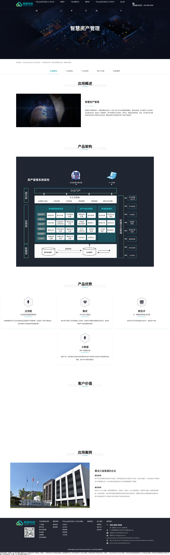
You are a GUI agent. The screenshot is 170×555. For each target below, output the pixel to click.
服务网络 (55, 527)
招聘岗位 (99, 524)
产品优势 (85, 71)
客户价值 (100, 71)
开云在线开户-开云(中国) (79, 553)
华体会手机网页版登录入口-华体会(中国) (138, 553)
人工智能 (41, 524)
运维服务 (41, 535)
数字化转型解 (42, 529)
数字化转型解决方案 (57, 62)
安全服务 (41, 532)
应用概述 (53, 71)
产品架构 (69, 71)
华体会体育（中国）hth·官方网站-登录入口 (13, 553)
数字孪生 (41, 527)
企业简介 (64, 524)
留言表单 (99, 529)
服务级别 (55, 524)
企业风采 (64, 535)
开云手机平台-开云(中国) (116, 553)
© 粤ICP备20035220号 (73, 549)
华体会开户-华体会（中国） (36, 553)
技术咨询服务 (42, 537)
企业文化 (64, 527)
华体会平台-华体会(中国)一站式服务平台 (58, 553)
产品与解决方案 (46, 62)
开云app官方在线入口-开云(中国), (31, 62)
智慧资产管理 (67, 62)
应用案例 (116, 71)
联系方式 (99, 527)
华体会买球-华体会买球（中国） (98, 553)
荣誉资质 (64, 532)
